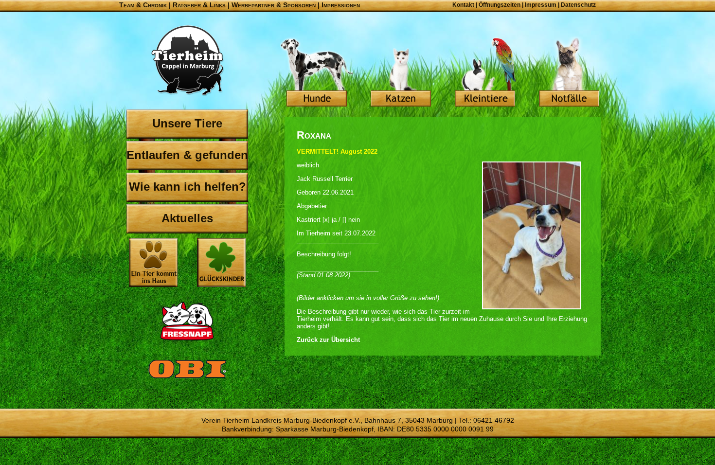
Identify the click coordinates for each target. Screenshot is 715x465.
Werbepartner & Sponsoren (274, 5)
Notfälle (569, 72)
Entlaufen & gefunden (187, 154)
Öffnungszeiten (499, 4)
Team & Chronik (143, 5)
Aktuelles (187, 218)
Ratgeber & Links (199, 5)
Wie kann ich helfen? (187, 186)
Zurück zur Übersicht (328, 339)
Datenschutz (578, 4)
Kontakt (463, 4)
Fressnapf (187, 321)
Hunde (316, 72)
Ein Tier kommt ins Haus (153, 262)
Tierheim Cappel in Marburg (187, 60)
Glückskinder (221, 264)
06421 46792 (493, 420)
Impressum (540, 4)
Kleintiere (484, 72)
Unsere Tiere (187, 123)
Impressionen (341, 5)
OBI (187, 379)
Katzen (400, 72)
